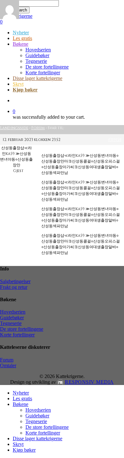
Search (20, 10)
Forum (38, 127)
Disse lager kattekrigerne (37, 438)
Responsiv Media (89, 382)
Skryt (18, 444)
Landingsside (14, 127)
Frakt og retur (13, 287)
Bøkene (20, 404)
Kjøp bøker (24, 450)
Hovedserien (12, 312)
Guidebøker (12, 317)
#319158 (114, 139)
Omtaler (8, 365)
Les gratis (22, 398)
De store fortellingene (21, 329)
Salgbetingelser (15, 281)
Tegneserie (11, 323)
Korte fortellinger (17, 334)
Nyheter (21, 392)
